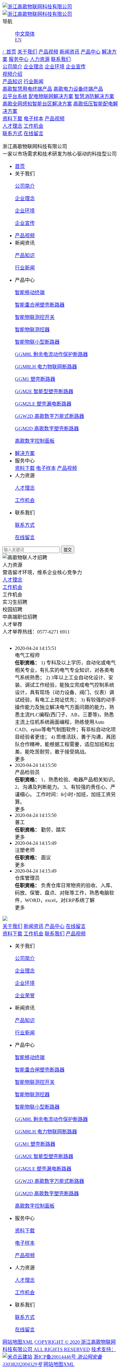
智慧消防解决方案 (94, 96)
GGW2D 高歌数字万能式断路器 (49, 416)
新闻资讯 (69, 51)
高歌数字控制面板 (35, 441)
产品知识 (12, 81)
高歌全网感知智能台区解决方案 (37, 103)
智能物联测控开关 (35, 317)
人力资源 (40, 59)
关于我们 (27, 51)
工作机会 (33, 126)
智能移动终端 (30, 292)
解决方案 (25, 453)
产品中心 (91, 51)
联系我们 (61, 59)
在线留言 (33, 133)
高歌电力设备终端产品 (78, 89)
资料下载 (12, 118)
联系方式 (12, 133)
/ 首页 (9, 51)
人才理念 (12, 126)
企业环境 (55, 66)
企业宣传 (76, 66)
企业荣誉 (25, 995)
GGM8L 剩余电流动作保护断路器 (51, 354)
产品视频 (48, 51)
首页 (20, 166)
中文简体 (25, 34)
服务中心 (19, 59)
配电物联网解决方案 (51, 96)
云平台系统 (14, 96)
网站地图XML (17, 1342)
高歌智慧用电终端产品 (27, 89)
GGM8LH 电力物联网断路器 (46, 366)
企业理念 (33, 66)
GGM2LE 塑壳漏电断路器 (43, 403)
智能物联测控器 (32, 329)
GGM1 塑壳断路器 (35, 379)
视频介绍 (12, 74)
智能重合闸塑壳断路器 (40, 304)
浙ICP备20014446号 (55, 1356)
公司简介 (12, 66)
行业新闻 (33, 81)
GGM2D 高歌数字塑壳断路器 (47, 428)
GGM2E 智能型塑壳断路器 (44, 391)
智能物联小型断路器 (37, 342)
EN (18, 39)
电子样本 (33, 118)
